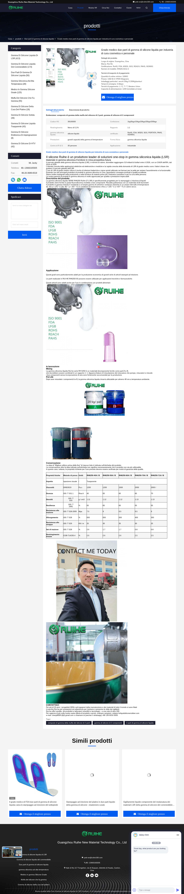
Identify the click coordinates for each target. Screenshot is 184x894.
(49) (23, 116)
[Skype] (13, 179)
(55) (22, 99)
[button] (12, 780)
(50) (21, 73)
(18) (22, 108)
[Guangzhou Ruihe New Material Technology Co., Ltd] (16, 8)
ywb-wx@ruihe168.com (144, 2)
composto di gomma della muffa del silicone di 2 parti (69, 723)
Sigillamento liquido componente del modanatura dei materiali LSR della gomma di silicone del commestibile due (90, 803)
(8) (24, 135)
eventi (129, 8)
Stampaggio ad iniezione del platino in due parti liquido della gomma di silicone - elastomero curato (33, 803)
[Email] (24, 179)
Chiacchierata (164, 8)
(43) (23, 125)
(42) (23, 145)
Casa (70, 8)
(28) (22, 82)
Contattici (118, 8)
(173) (23, 65)
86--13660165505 (168, 2)
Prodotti (80, 8)
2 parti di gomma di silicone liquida (140, 723)
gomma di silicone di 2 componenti (108, 723)
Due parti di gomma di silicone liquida (39, 39)
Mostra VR (92, 8)
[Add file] (134, 890)
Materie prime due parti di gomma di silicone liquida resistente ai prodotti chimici (146, 803)
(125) (23, 91)
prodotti (18, 39)
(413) (24, 56)
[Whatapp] (18, 179)
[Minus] (177, 834)
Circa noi (105, 8)
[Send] (178, 890)
